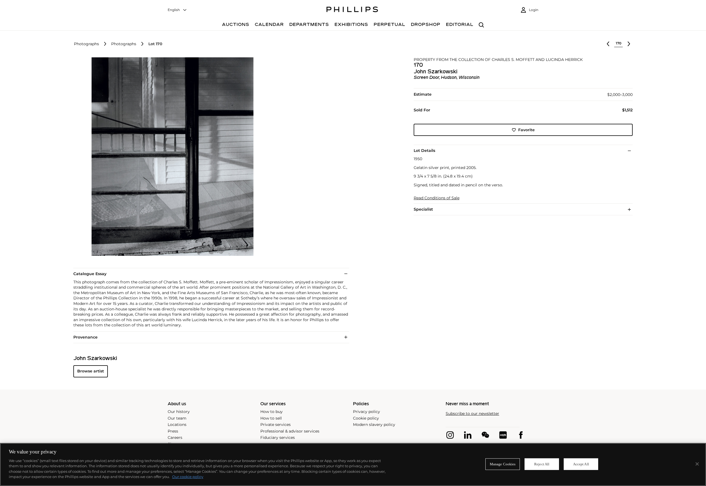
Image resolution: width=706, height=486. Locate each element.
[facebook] (520, 435)
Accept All (581, 464)
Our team (177, 418)
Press (173, 431)
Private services (275, 424)
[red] (503, 435)
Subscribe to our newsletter (472, 413)
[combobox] (177, 10)
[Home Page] (352, 10)
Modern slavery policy (374, 424)
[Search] (481, 25)
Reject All (541, 464)
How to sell (271, 418)
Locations (177, 424)
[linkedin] (467, 435)
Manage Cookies (503, 464)
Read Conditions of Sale (436, 198)
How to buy (271, 411)
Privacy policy (366, 411)
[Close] (697, 464)
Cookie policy (366, 418)
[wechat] (485, 435)
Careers (175, 437)
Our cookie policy (187, 476)
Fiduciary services (277, 437)
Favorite (526, 129)
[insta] (450, 435)
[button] (171, 156)
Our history (179, 411)
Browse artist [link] (90, 371)
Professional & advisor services (289, 431)
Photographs (86, 44)
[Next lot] (629, 44)
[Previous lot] (608, 44)
